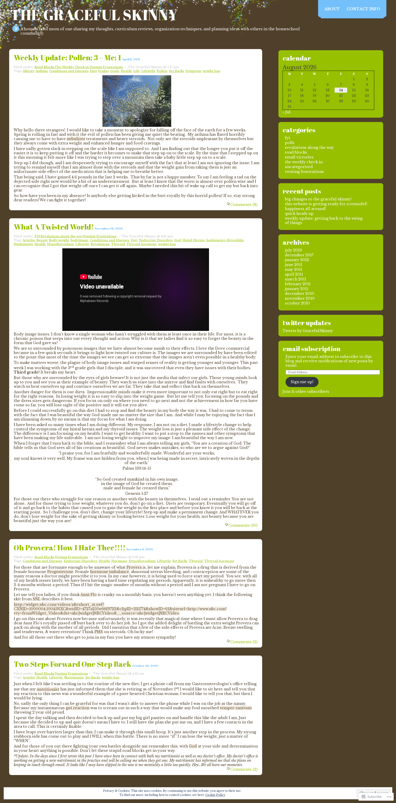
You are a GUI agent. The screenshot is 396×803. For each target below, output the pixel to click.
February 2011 (298, 284)
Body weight (59, 240)
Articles (29, 240)
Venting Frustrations (106, 67)
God (177, 240)
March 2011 (295, 279)
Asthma (42, 71)
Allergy (28, 71)
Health (126, 71)
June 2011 (293, 265)
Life (136, 71)
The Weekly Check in (72, 67)
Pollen (162, 71)
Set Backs (176, 71)
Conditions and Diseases (68, 71)
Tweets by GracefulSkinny (308, 331)
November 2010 (300, 298)
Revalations (100, 244)
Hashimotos (23, 244)
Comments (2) (244, 642)
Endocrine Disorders (156, 240)
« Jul (287, 112)
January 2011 (296, 289)
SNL (37, 599)
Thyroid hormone (141, 244)
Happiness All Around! (305, 209)
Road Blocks (44, 67)
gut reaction (77, 708)
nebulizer (76, 139)
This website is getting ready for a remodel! (326, 204)
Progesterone (60, 572)
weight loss (211, 71)
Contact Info (363, 9)
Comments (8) (244, 204)
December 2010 (299, 293)
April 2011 (294, 274)
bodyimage (79, 240)
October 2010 (297, 303)
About (332, 9)
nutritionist (48, 689)
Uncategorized (299, 167)
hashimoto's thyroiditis (225, 240)
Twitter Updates (307, 322)
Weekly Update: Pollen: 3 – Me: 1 (67, 57)
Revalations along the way (61, 236)
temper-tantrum (236, 708)
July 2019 (293, 250)
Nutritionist (74, 677)
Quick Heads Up (299, 213)
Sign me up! (302, 382)
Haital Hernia (193, 240)
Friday (103, 71)
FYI (37, 236)
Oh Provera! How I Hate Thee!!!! (69, 547)
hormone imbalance (109, 572)
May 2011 (293, 269)
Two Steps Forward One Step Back (72, 664)
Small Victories (299, 157)
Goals (114, 71)
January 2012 (297, 260)
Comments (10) (243, 525)
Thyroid (118, 244)
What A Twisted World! (54, 227)
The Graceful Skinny (94, 15)
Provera (134, 567)
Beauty (41, 240)
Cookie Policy (215, 795)
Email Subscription (312, 348)
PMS (98, 632)
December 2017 (299, 255)
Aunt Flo (88, 595)
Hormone (119, 561)
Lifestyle (148, 71)
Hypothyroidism (60, 244)
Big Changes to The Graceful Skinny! (318, 199)
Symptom (193, 71)
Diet (93, 71)
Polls (289, 143)
